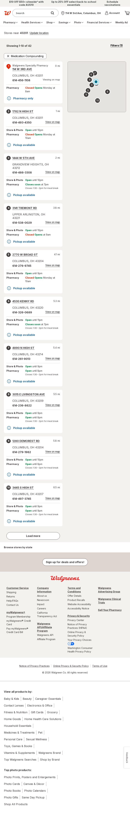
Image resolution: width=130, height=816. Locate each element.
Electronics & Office (39, 705)
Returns (10, 596)
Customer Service (17, 588)
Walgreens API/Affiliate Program (44, 627)
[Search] (54, 13)
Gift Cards (37, 712)
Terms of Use (99, 665)
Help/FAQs (12, 600)
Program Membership (18, 616)
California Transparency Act (47, 614)
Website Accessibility (79, 604)
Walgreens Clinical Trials (109, 601)
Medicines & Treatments (19, 732)
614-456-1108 (21, 80)
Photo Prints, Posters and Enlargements (30, 777)
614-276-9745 (21, 265)
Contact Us (12, 604)
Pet (40, 732)
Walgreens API (45, 635)
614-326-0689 (22, 312)
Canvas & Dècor (34, 784)
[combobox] (31, 13)
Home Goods (12, 719)
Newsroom (43, 600)
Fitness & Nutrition (15, 712)
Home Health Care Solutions (42, 719)
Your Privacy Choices (79, 639)
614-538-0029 (22, 222)
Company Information (44, 590)
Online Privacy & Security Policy (77, 634)
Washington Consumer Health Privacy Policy (80, 650)
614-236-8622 (22, 405)
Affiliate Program (46, 639)
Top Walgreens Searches (20, 759)
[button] (112, 13)
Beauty (27, 698)
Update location (39, 33)
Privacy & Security (79, 615)
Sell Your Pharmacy (110, 610)
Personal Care (13, 739)
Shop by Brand (50, 759)
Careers (41, 608)
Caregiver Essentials (48, 698)
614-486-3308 (22, 172)
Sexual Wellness (36, 739)
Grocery (52, 712)
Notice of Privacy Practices (34, 665)
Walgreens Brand (49, 753)
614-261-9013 (21, 359)
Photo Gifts (11, 797)
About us (42, 595)
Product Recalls (76, 600)
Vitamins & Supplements (19, 753)
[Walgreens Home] (7, 13)
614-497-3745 (21, 498)
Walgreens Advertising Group (109, 590)
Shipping (11, 592)
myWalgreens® (15, 612)
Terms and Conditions (74, 590)
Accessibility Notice (78, 608)
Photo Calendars (35, 790)
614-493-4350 (21, 122)
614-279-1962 (21, 452)
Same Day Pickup (33, 797)
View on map (52, 121)
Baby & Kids (11, 698)
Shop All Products (16, 804)
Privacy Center (76, 620)
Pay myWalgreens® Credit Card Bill (17, 630)
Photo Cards (12, 784)
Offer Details (74, 595)
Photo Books (12, 790)
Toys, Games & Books (18, 746)
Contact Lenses (14, 705)
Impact (40, 604)
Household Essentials (17, 725)
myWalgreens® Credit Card (18, 622)
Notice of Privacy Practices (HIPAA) (77, 626)
